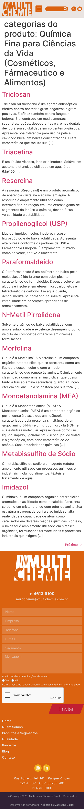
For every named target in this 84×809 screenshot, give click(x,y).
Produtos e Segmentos (20, 733)
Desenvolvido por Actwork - (42, 805)
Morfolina (16, 348)
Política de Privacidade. (66, 684)
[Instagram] (73, 8)
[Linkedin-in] (79, 8)
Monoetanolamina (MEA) (40, 396)
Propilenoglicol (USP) (34, 224)
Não (16, 680)
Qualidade (10, 739)
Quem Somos (12, 727)
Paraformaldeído (27, 262)
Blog (5, 751)
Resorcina (17, 181)
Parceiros (9, 745)
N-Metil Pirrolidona (31, 315)
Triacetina (17, 152)
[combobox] (56, 8)
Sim (7, 680)
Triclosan (16, 94)
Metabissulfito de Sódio (38, 454)
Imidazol (15, 487)
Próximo (73, 545)
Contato (8, 757)
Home (6, 721)
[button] (38, 8)
